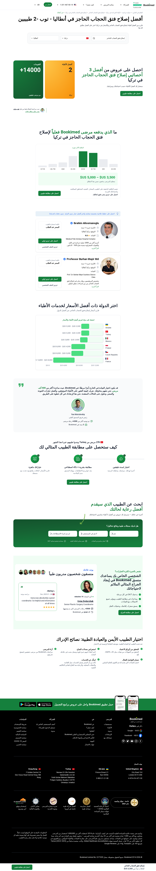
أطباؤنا (92, 731)
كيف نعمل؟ (90, 5)
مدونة (110, 731)
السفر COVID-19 (20, 741)
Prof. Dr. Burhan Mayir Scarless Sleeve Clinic (81, 276)
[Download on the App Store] (44, 704)
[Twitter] (127, 741)
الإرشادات (108, 734)
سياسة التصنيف (20, 738)
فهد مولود (16, 109)
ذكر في (139, 726)
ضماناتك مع (108, 738)
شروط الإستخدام (20, 724)
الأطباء (109, 728)
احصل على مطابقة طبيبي (22, 867)
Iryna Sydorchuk (85, 601)
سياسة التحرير (21, 745)
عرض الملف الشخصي (50, 247)
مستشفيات (108, 724)
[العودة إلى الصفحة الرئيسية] (148, 5)
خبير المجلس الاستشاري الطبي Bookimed (79, 734)
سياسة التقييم (21, 731)
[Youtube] (132, 741)
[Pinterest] (123, 741)
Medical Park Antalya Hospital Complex (80, 239)
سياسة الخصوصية (20, 728)
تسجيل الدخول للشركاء (47, 728)
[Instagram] (136, 741)
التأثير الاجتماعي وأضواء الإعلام (83, 738)
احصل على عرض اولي (50, 241)
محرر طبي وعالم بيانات (32, 111)
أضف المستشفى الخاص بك (45, 724)
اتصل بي (48, 4)
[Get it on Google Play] (27, 704)
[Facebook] (140, 741)
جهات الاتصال (89, 745)
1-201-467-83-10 (66, 5)
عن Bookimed (89, 724)
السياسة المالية (21, 734)
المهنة (92, 741)
